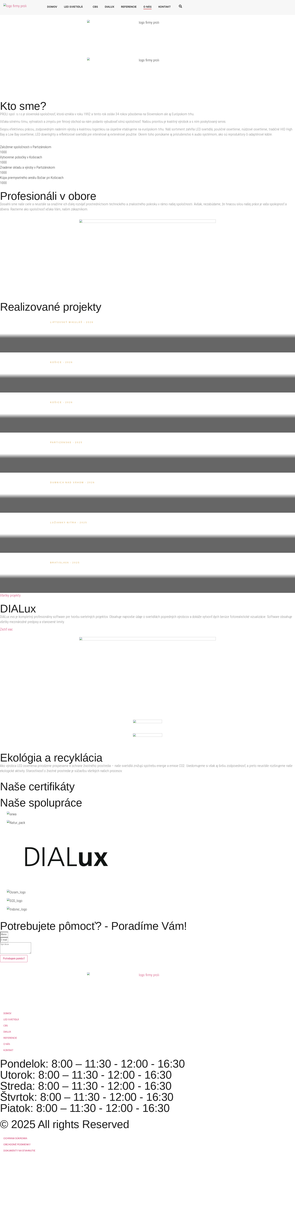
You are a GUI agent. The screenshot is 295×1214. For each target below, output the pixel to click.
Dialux (109, 6)
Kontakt (164, 6)
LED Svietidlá (73, 6)
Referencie (129, 6)
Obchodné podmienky (16, 1144)
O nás (147, 6)
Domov (52, 6)
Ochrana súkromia (15, 1138)
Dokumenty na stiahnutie (19, 1150)
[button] (180, 6)
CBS (95, 6)
